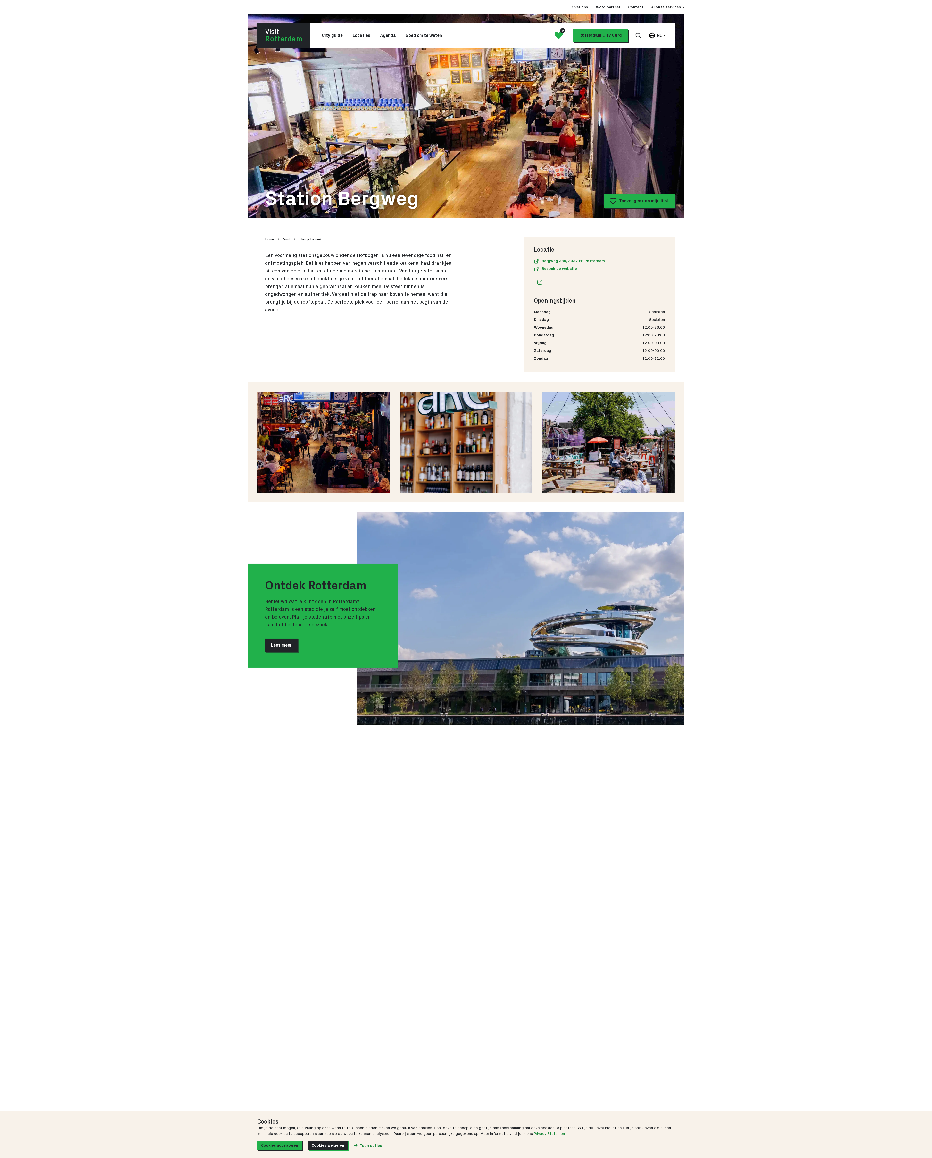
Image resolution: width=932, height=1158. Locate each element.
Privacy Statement (550, 1134)
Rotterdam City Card (600, 35)
